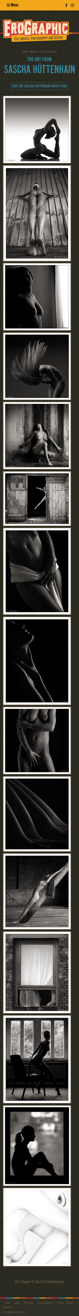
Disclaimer (29, 1302)
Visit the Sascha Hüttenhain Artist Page (39, 86)
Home (25, 51)
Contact (60, 1302)
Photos (33, 51)
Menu (14, 5)
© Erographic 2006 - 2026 (14, 1312)
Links (17, 1302)
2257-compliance (45, 1302)
